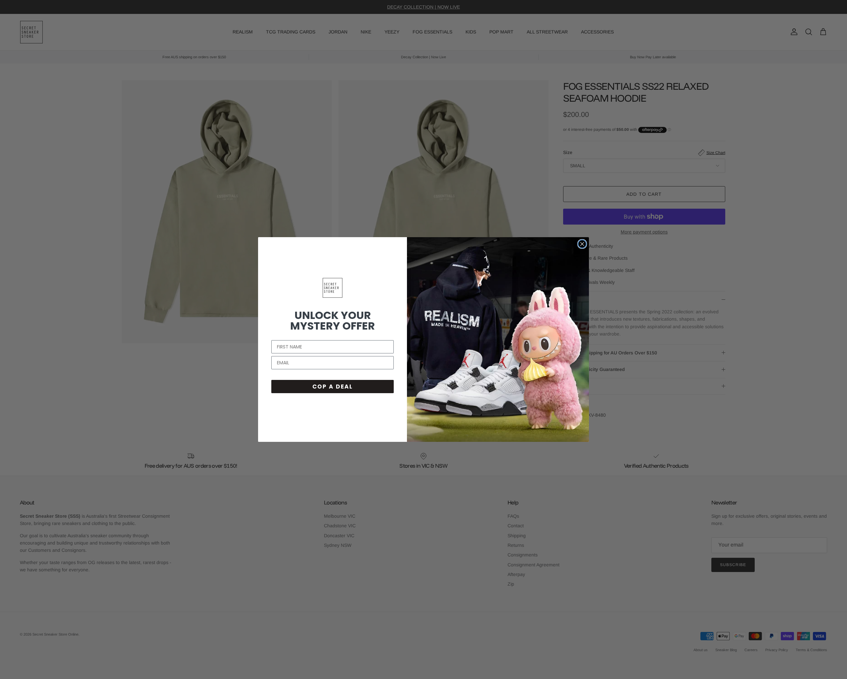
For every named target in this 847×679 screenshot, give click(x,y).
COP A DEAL (332, 387)
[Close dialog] (582, 244)
